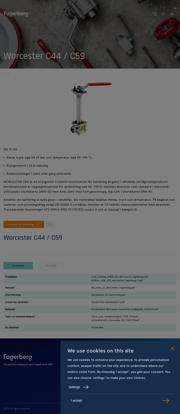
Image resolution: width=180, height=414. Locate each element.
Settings (74, 387)
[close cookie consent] (172, 348)
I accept (76, 400)
